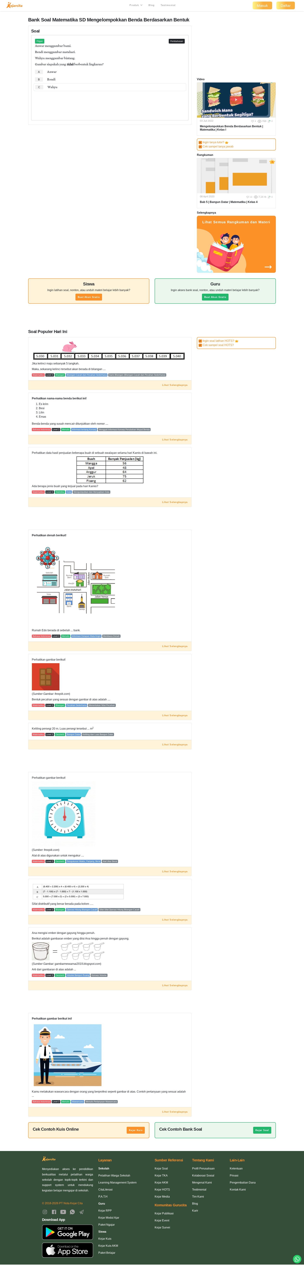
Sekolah (103, 1168)
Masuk (262, 6)
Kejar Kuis (135, 1130)
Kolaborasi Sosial (203, 1175)
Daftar (286, 6)
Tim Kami (198, 1196)
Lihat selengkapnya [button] (175, 385)
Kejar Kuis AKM (108, 1245)
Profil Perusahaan (203, 1168)
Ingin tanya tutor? (212, 142)
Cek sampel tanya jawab (216, 146)
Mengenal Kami (202, 1182)
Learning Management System (117, 1182)
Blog (151, 5)
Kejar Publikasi (164, 1213)
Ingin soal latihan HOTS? (217, 340)
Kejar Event (162, 1220)
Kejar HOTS (162, 1189)
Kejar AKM (161, 1182)
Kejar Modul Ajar (108, 1217)
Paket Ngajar (106, 1224)
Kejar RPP (105, 1210)
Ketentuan (236, 1168)
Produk (134, 5)
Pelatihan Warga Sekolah (114, 1175)
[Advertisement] (110, 102)
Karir (195, 1210)
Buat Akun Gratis (89, 297)
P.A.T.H (102, 1196)
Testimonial (168, 5)
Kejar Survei (162, 1227)
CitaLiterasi (105, 1189)
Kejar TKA (161, 1175)
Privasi (234, 1175)
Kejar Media (162, 1196)
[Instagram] (45, 1211)
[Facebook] (54, 1211)
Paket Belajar (106, 1252)
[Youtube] (63, 1211)
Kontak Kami (238, 1189)
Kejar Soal (262, 1130)
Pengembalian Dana (243, 1182)
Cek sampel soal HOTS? (216, 345)
